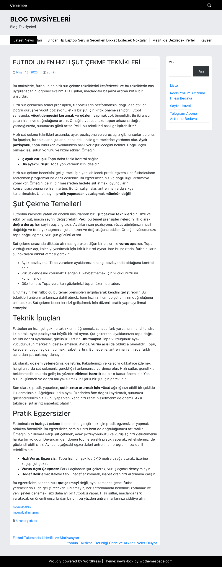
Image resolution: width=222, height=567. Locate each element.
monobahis (22, 507)
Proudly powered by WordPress (75, 561)
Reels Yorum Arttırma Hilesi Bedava (187, 95)
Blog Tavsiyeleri (40, 19)
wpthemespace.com (156, 561)
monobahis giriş (26, 512)
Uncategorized (26, 520)
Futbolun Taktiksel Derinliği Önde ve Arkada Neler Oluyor (110, 543)
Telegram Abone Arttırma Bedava (183, 116)
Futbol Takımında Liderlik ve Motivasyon (46, 538)
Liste (174, 85)
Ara (172, 61)
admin (51, 72)
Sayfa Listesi (180, 106)
